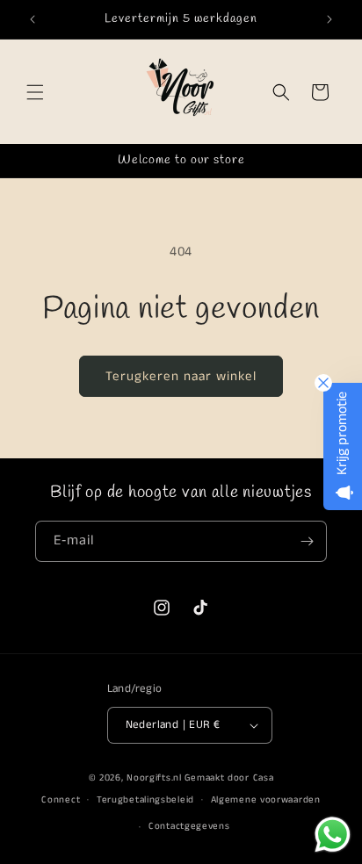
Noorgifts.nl (154, 778)
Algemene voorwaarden (266, 800)
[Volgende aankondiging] (329, 19)
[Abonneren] (306, 541)
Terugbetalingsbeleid (145, 800)
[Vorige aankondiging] (32, 19)
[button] (35, 92)
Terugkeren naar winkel (181, 376)
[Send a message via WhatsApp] (332, 834)
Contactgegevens (189, 826)
